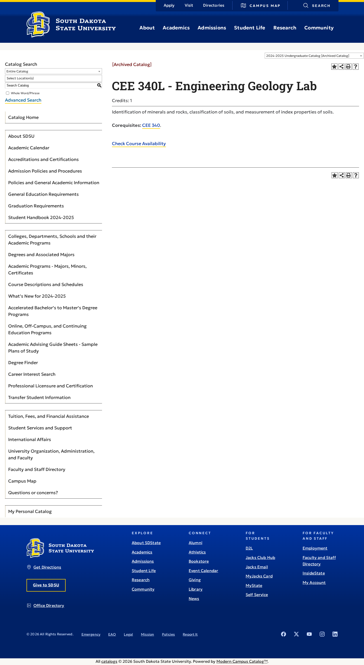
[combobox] (314, 56)
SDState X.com (296, 634)
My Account (314, 582)
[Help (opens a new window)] (356, 67)
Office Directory (48, 605)
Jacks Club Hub (260, 557)
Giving (195, 579)
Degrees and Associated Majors (41, 254)
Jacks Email (257, 566)
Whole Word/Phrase (25, 93)
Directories (213, 5)
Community (319, 27)
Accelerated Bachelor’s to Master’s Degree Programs (52, 311)
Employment (315, 548)
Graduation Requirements (36, 206)
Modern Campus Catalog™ (241, 661)
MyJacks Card (259, 576)
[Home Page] (71, 35)
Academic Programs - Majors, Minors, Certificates (47, 269)
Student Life (249, 27)
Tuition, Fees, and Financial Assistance (48, 416)
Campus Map (265, 5)
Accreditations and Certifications (43, 159)
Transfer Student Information (39, 397)
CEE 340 (151, 125)
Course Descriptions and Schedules (45, 284)
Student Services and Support (40, 428)
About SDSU (21, 136)
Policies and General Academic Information (53, 182)
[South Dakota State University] (60, 556)
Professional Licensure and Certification (50, 386)
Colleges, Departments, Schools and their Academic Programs (52, 239)
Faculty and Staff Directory (36, 469)
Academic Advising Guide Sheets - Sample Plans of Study (53, 347)
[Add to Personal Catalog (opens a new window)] (334, 67)
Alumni (195, 542)
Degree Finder (23, 362)
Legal (128, 634)
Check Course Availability (139, 143)
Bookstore (199, 561)
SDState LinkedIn (335, 634)
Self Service (257, 594)
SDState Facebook (283, 634)
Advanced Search (23, 100)
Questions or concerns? (33, 492)
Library (196, 589)
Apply (169, 5)
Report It (190, 634)
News (194, 598)
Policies (168, 634)
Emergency (90, 634)
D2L (249, 548)
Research (285, 27)
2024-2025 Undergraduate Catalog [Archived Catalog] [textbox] (307, 56)
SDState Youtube (309, 634)
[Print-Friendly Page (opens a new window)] (348, 67)
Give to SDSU (46, 584)
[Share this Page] (341, 67)
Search (321, 6)
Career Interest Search (31, 374)
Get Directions (47, 567)
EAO (112, 634)
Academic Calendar (28, 148)
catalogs (109, 661)
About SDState (146, 542)
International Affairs (29, 439)
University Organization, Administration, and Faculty (51, 454)
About (147, 27)
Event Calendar (203, 570)
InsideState (314, 573)
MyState (254, 585)
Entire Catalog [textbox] (17, 71)
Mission (147, 634)
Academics (176, 27)
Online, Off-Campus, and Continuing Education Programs (47, 329)
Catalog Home (23, 117)
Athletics (197, 552)
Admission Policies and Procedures (45, 171)
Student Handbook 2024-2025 (41, 217)
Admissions (212, 27)
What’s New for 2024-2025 (37, 296)
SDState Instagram (322, 634)
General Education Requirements (43, 194)
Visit (189, 5)
